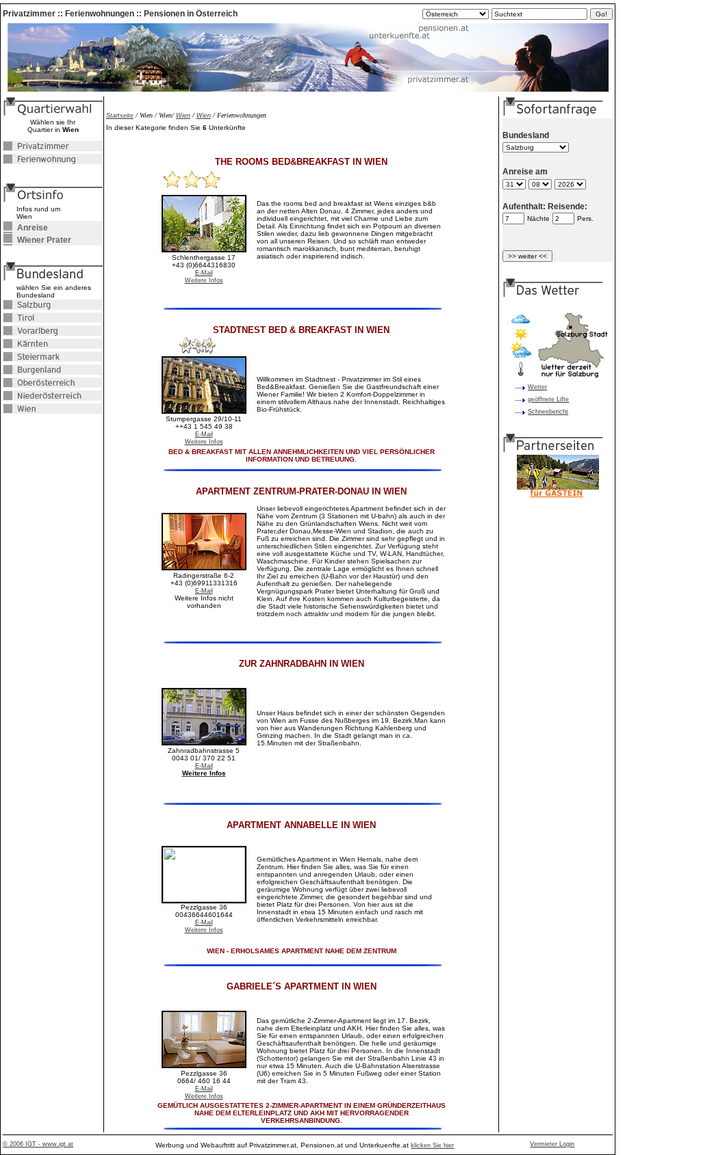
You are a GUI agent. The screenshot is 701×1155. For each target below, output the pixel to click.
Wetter (537, 387)
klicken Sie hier (432, 1145)
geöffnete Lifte (548, 399)
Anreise (25, 228)
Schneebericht (548, 411)
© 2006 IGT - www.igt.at (38, 1144)
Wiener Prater (37, 240)
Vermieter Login (552, 1144)
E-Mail (204, 272)
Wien (183, 115)
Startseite (119, 115)
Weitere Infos (204, 280)
